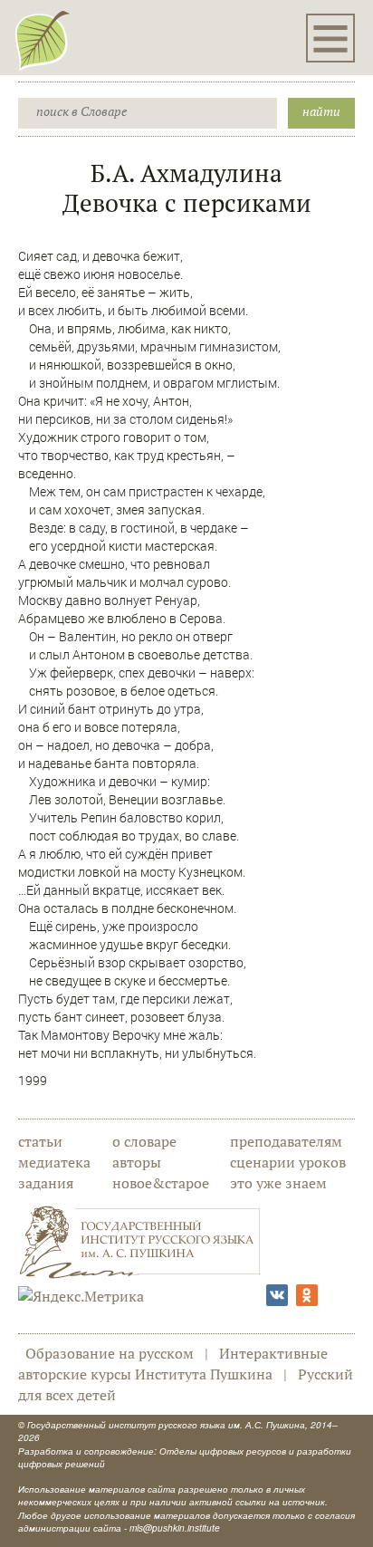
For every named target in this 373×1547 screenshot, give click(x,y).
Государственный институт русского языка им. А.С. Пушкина (166, 1424)
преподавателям (286, 1141)
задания (45, 1183)
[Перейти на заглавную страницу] (42, 40)
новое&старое (160, 1183)
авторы (136, 1162)
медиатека (54, 1162)
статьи (40, 1141)
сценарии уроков (288, 1162)
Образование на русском (109, 1353)
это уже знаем (278, 1183)
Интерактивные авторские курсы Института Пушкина (173, 1363)
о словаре (144, 1141)
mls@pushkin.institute (174, 1528)
